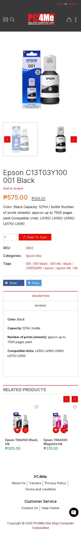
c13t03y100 (35, 268)
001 (29, 264)
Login (60, 3)
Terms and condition (40, 489)
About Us (18, 483)
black (68, 264)
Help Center (51, 508)
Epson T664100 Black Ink (21, 442)
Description (40, 296)
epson (50, 268)
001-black (42, 264)
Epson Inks (34, 256)
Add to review (13, 188)
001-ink (56, 264)
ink (76, 268)
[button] (74, 512)
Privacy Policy (55, 483)
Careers (35, 483)
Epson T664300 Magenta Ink (55, 442)
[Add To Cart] (17, 430)
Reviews (40, 306)
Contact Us (29, 508)
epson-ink (64, 268)
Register (73, 3)
